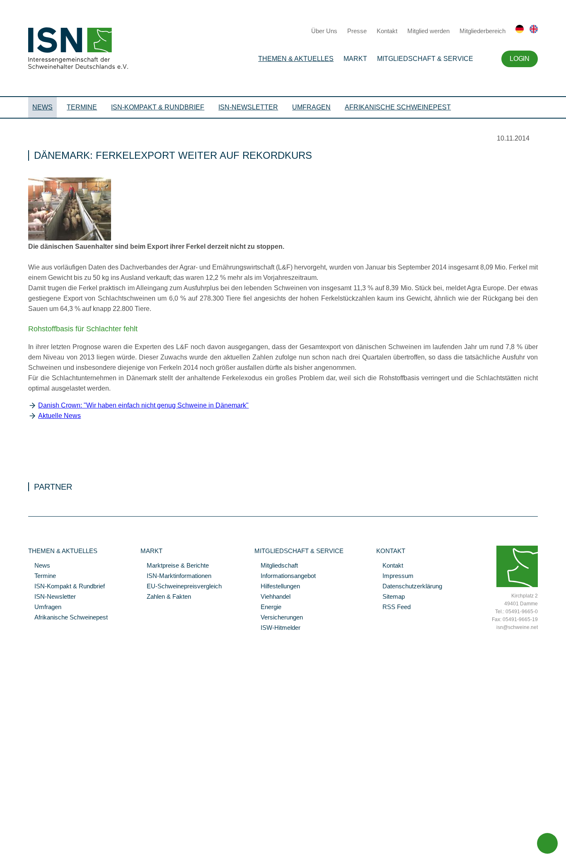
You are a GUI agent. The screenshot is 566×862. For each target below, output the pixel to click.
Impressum (395, 576)
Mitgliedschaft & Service (425, 58)
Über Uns (324, 30)
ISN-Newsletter (248, 107)
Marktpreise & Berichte (174, 566)
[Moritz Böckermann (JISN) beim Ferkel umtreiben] (69, 238)
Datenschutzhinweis (26, 844)
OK (4, 856)
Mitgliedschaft (276, 566)
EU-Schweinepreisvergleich (181, 587)
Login (519, 58)
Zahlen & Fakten (165, 597)
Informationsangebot (285, 576)
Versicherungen (278, 618)
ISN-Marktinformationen (175, 576)
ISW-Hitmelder (277, 628)
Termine (82, 107)
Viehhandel (272, 597)
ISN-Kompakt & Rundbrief (157, 107)
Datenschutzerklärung (409, 587)
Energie (267, 607)
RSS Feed (393, 607)
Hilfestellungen (277, 587)
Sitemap (390, 597)
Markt (355, 58)
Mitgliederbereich (483, 30)
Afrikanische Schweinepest (398, 107)
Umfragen (311, 107)
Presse (357, 30)
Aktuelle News (59, 415)
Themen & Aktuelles (296, 58)
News (42, 107)
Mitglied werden (428, 30)
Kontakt (387, 30)
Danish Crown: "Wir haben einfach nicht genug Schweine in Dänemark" (143, 405)
